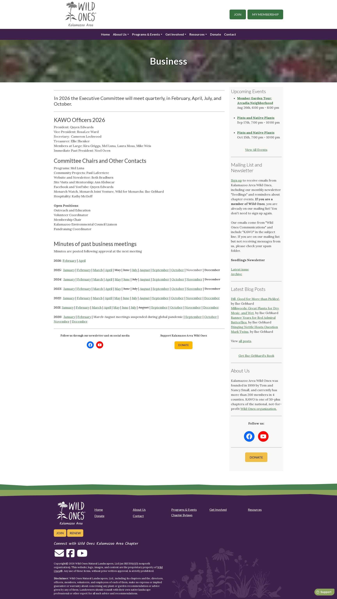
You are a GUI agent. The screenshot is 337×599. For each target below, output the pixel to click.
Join (237, 14)
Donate (215, 34)
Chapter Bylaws (181, 515)
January (69, 270)
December (212, 298)
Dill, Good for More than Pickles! (255, 299)
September (160, 270)
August (145, 270)
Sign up (236, 180)
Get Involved (218, 509)
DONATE (183, 345)
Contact (230, 34)
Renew (75, 533)
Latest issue (240, 269)
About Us (120, 34)
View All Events (256, 150)
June (126, 279)
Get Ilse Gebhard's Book (256, 356)
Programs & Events (184, 509)
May (118, 279)
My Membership (265, 14)
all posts (245, 341)
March (98, 270)
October (177, 270)
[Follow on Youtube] (82, 555)
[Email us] (59, 555)
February (69, 261)
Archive (236, 274)
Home (105, 34)
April (82, 261)
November (194, 279)
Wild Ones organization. (258, 409)
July (135, 270)
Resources (255, 509)
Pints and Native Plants (255, 118)
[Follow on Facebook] (70, 555)
